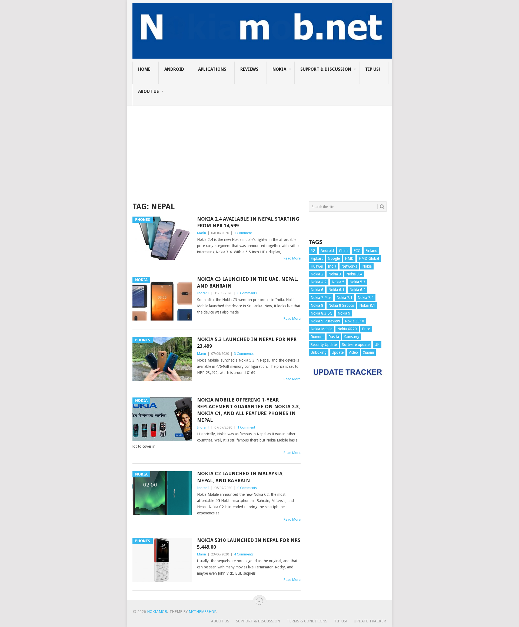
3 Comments (244, 354)
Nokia (279, 69)
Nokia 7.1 (344, 297)
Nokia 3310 (354, 321)
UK (377, 344)
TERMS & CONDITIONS (307, 621)
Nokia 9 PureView (325, 321)
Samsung (351, 337)
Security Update (324, 344)
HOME (144, 69)
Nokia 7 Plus (321, 297)
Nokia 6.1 (336, 290)
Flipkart (317, 258)
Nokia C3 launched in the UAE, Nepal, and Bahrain (247, 282)
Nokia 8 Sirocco (341, 305)
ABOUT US (148, 91)
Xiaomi (368, 352)
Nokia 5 (338, 282)
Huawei (317, 266)
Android (174, 69)
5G (313, 250)
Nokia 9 (344, 313)
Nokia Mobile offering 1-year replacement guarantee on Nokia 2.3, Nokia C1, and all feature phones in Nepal (248, 410)
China (343, 250)
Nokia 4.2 (319, 282)
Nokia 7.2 (366, 297)
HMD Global (369, 258)
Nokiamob (157, 611)
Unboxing (319, 352)
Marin (201, 233)
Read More (292, 258)
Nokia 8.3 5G (321, 313)
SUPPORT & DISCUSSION (325, 69)
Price (366, 329)
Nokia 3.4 (354, 274)
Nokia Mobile (321, 329)
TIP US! (372, 69)
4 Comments (244, 554)
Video (353, 352)
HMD (349, 258)
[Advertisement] (259, 143)
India (332, 266)
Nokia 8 (317, 305)
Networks (349, 266)
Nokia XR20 (347, 329)
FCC (357, 250)
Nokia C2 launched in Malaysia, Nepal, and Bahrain (240, 477)
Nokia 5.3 (357, 282)
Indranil (203, 293)
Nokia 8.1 (367, 305)
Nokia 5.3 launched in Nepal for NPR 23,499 (247, 342)
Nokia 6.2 (357, 290)
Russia (333, 337)
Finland (371, 250)
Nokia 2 (317, 274)
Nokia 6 (317, 290)
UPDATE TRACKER (370, 621)
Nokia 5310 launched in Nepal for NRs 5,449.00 (248, 543)
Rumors (317, 337)
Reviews (249, 69)
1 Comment (243, 233)
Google (334, 258)
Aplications (212, 69)
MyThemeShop (202, 611)
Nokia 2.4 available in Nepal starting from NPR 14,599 (248, 222)
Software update (356, 344)
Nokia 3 (334, 274)
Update (338, 352)
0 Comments (247, 293)
